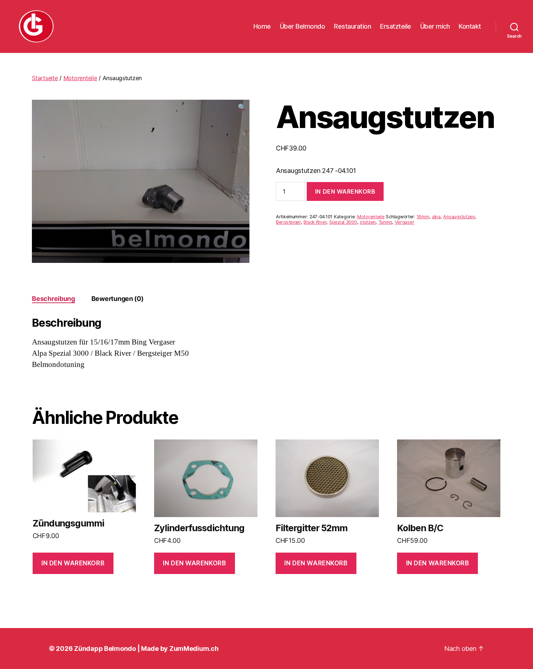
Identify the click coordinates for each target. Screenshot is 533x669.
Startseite (45, 78)
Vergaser (404, 222)
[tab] (53, 298)
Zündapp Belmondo (105, 648)
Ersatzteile (395, 26)
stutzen (368, 222)
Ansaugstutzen (459, 216)
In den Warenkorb (345, 191)
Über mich (435, 26)
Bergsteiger (288, 222)
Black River (314, 222)
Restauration (352, 26)
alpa (436, 216)
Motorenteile (80, 78)
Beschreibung (53, 298)
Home (262, 26)
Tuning (385, 222)
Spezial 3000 (343, 222)
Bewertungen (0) (117, 298)
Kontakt (470, 26)
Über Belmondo (302, 26)
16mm (423, 216)
